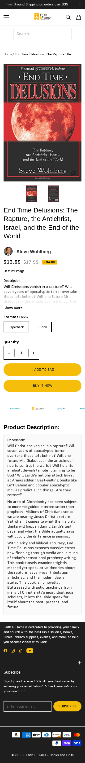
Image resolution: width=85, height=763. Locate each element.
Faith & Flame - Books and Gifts (50, 755)
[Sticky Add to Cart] (74, 751)
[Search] (68, 17)
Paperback (16, 327)
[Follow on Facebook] (5, 650)
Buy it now (42, 385)
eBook (42, 327)
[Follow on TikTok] (20, 650)
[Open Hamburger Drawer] (6, 17)
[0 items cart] (78, 17)
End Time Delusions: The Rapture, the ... (45, 54)
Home (8, 54)
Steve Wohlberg (34, 251)
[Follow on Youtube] (29, 650)
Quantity (11, 342)
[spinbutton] (21, 353)
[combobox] (42, 34)
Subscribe (67, 706)
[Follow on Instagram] (13, 650)
